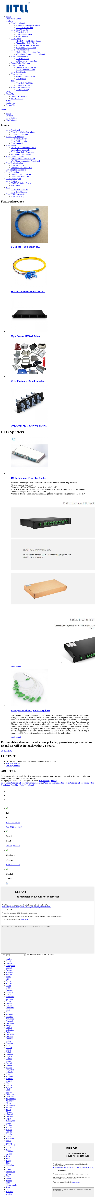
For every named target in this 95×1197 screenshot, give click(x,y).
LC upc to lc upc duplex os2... (26, 246)
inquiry (13, 666)
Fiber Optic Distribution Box (12, 783)
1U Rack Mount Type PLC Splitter (29, 478)
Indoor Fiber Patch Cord (25, 70)
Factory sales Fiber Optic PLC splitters (30, 710)
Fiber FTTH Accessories (20, 87)
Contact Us (10, 103)
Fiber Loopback (22, 36)
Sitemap (54, 781)
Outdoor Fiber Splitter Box (26, 61)
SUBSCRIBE (6, 751)
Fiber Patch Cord (17, 65)
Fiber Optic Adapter (23, 32)
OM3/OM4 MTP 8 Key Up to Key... (29, 425)
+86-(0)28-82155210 (14, 827)
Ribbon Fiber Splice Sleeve (26, 43)
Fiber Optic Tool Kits (24, 83)
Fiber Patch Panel (18, 23)
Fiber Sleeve (16, 39)
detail (18, 666)
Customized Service (14, 19)
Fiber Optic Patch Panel (24, 785)
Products (9, 21)
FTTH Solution (17, 98)
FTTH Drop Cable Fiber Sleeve (28, 41)
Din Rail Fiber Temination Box (28, 52)
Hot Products (44, 781)
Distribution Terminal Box (53, 783)
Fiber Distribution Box (20, 56)
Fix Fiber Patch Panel (24, 28)
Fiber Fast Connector (24, 34)
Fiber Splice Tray (22, 90)
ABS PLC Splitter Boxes (26, 76)
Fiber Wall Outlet (22, 59)
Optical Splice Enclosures (21, 63)
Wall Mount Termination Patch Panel (30, 54)
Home (8, 17)
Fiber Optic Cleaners (24, 85)
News (8, 101)
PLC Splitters (21, 79)
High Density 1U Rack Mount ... (27, 336)
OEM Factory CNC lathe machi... (28, 381)
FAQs (8, 92)
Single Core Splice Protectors (27, 45)
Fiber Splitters (16, 74)
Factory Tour (11, 105)
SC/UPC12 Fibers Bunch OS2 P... (28, 291)
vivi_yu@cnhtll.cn (13, 846)
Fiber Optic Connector (19, 30)
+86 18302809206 (13, 823)
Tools (13, 81)
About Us (10, 94)
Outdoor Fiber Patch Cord (26, 67)
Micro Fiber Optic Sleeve (26, 48)
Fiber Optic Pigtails (18, 72)
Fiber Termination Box (20, 50)
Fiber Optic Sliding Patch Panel (28, 25)
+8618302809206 (13, 865)
